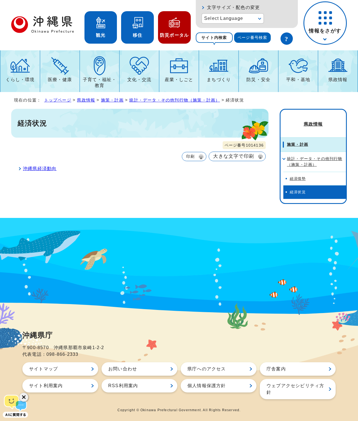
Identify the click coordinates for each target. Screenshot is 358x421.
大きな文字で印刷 (233, 156)
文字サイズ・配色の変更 (233, 7)
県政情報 (338, 79)
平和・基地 (298, 79)
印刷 (190, 156)
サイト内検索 (214, 37)
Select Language (223, 18)
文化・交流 (139, 79)
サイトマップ (43, 368)
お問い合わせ (122, 368)
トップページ (57, 100)
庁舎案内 (276, 368)
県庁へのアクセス (206, 368)
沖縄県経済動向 (39, 168)
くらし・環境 (20, 79)
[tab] (214, 37)
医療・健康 (60, 79)
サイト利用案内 (46, 385)
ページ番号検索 (252, 37)
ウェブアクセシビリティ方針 (295, 389)
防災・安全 (258, 79)
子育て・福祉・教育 (99, 82)
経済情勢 (298, 179)
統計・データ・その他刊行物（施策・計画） (174, 100)
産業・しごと (179, 79)
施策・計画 (112, 100)
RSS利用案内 (123, 385)
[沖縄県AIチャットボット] (15, 405)
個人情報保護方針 (206, 385)
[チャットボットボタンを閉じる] (23, 397)
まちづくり (219, 79)
